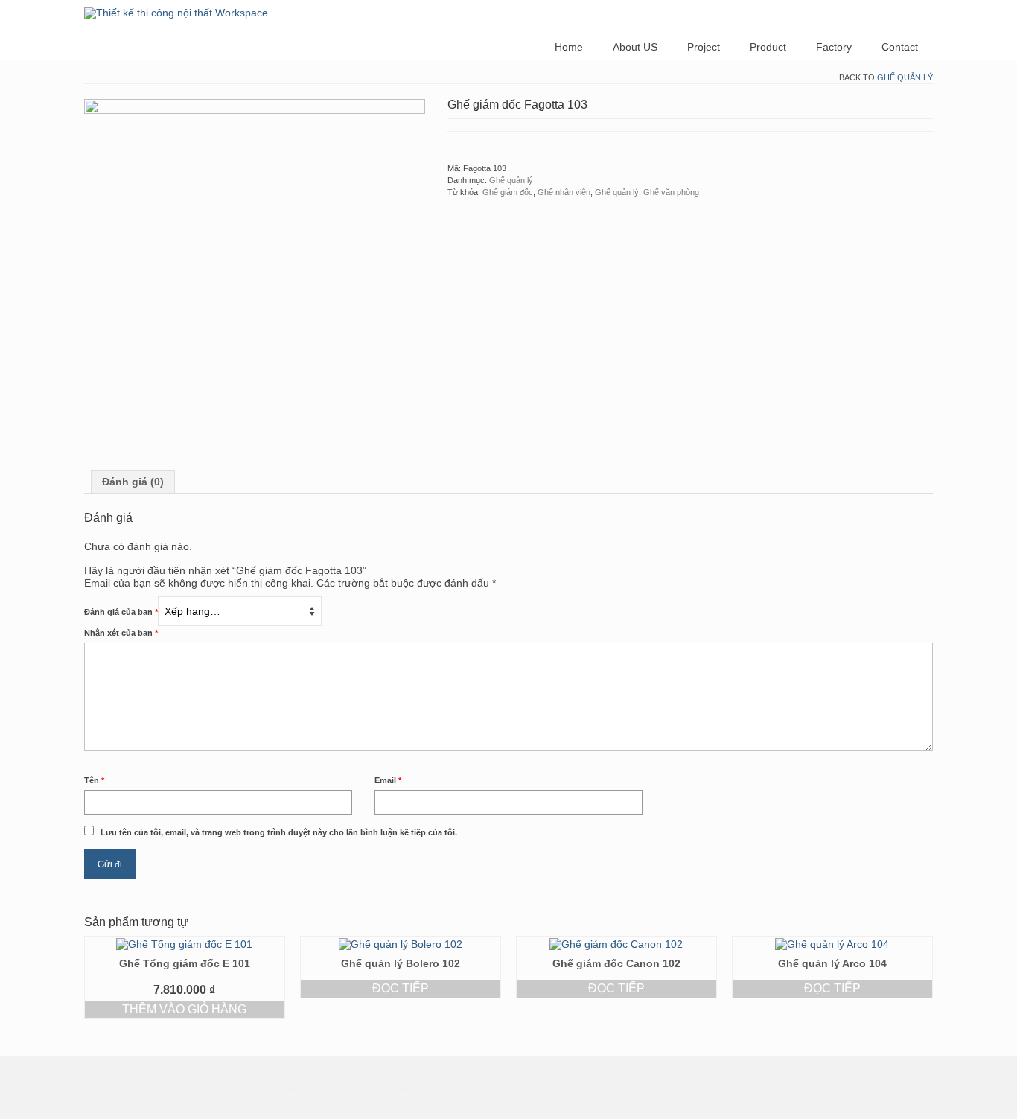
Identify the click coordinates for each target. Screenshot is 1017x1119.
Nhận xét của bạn (121, 632)
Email (387, 780)
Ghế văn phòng (671, 192)
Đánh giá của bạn (121, 612)
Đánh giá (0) (133, 482)
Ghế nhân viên (564, 192)
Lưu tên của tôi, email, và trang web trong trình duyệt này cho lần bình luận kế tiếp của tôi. (279, 832)
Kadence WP (386, 1095)
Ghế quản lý (905, 77)
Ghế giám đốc (507, 192)
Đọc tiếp (400, 988)
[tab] (133, 482)
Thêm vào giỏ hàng (184, 1009)
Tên (94, 780)
